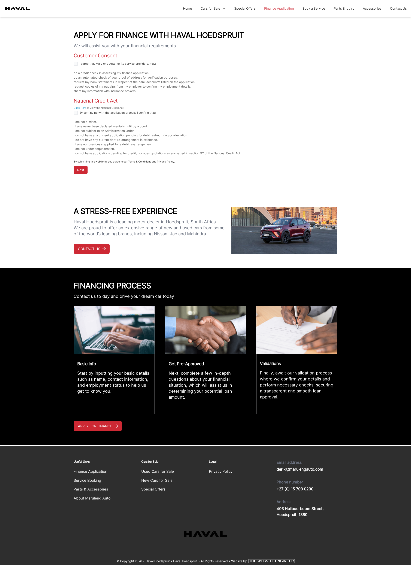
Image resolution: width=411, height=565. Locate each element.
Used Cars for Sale (157, 471)
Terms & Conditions (139, 161)
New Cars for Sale (157, 480)
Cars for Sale (210, 8)
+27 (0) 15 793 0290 (295, 489)
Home (187, 8)
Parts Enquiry (344, 8)
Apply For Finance (95, 426)
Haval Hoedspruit (185, 561)
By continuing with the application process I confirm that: (117, 112)
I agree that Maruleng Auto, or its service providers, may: (117, 63)
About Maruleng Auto (92, 498)
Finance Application (279, 8)
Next (80, 170)
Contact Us (398, 8)
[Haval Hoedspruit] (17, 8)
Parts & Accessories (91, 489)
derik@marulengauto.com (300, 469)
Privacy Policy (165, 161)
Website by (262, 561)
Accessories (372, 8)
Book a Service (313, 8)
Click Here (80, 107)
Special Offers (245, 8)
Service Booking (87, 480)
